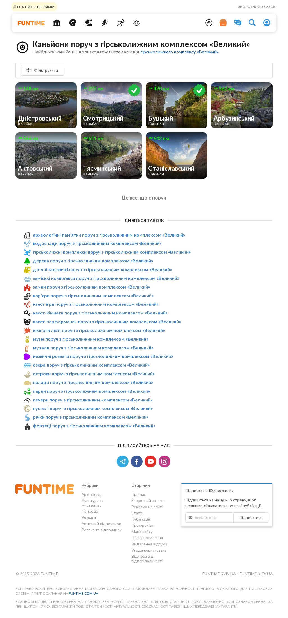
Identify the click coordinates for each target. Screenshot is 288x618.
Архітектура (93, 494)
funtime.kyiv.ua (219, 573)
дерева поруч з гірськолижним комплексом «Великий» (93, 260)
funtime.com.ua (83, 593)
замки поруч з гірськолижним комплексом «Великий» (91, 286)
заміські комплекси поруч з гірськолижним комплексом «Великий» (106, 278)
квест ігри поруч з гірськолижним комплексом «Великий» (95, 304)
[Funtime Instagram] (165, 461)
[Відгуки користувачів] (237, 23)
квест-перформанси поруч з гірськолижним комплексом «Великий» (107, 321)
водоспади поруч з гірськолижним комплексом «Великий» (97, 243)
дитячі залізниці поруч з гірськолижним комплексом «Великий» (102, 269)
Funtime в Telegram (35, 7)
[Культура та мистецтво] (73, 23)
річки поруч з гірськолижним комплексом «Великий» (90, 417)
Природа (90, 511)
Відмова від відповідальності (147, 558)
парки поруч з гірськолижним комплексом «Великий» (91, 391)
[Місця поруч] (208, 23)
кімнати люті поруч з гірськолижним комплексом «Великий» (99, 330)
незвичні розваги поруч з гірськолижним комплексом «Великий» (103, 356)
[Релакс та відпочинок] (136, 23)
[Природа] (89, 23)
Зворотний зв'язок (256, 7)
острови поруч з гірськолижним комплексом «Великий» (94, 373)
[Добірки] (223, 23)
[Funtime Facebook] (138, 461)
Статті (137, 512)
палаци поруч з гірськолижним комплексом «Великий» (93, 382)
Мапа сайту (141, 531)
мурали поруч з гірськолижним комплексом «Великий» (93, 347)
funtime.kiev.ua (256, 573)
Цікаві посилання (147, 537)
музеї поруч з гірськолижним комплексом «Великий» (90, 339)
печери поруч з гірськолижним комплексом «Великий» (92, 399)
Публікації (140, 519)
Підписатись (250, 517)
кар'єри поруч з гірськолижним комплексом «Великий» (93, 295)
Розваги (89, 517)
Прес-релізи (142, 525)
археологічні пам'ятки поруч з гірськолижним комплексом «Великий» (109, 234)
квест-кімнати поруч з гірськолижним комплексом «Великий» (100, 312)
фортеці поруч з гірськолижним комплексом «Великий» (94, 425)
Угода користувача (148, 550)
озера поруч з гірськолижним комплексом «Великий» (91, 364)
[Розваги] (105, 23)
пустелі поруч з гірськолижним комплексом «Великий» (93, 408)
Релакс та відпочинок (102, 529)
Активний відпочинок (101, 523)
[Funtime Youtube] (152, 461)
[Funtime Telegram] (124, 461)
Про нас (138, 494)
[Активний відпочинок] (120, 23)
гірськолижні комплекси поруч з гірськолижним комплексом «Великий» (112, 252)
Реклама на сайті (147, 506)
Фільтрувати (45, 70)
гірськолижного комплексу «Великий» (180, 51)
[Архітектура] (57, 23)
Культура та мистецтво (93, 502)
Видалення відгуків (149, 543)
